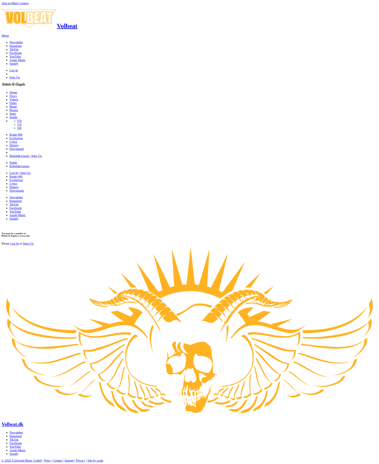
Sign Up (14, 77)
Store (12, 113)
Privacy (80, 460)
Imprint (69, 460)
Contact (57, 460)
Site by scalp (95, 460)
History (14, 145)
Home (13, 92)
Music (13, 106)
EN (19, 121)
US (19, 124)
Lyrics (13, 141)
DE (19, 128)
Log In (13, 70)
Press (47, 460)
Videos (13, 99)
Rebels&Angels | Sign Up (25, 156)
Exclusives (16, 138)
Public (13, 162)
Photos (13, 110)
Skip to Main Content (15, 3)
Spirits (13, 117)
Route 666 (16, 134)
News (13, 96)
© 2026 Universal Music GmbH (22, 460)
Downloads (16, 149)
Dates (13, 103)
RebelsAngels (19, 166)
